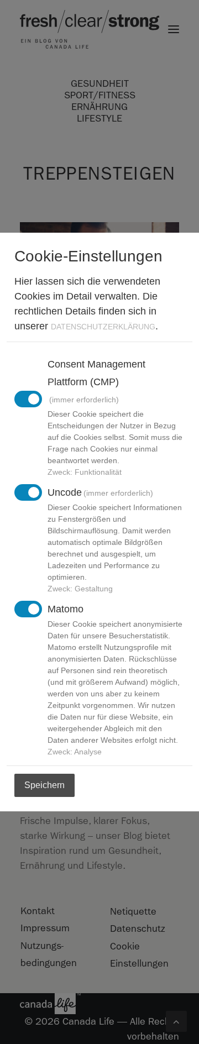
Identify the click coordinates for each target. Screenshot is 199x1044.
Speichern (44, 785)
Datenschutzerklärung (103, 326)
